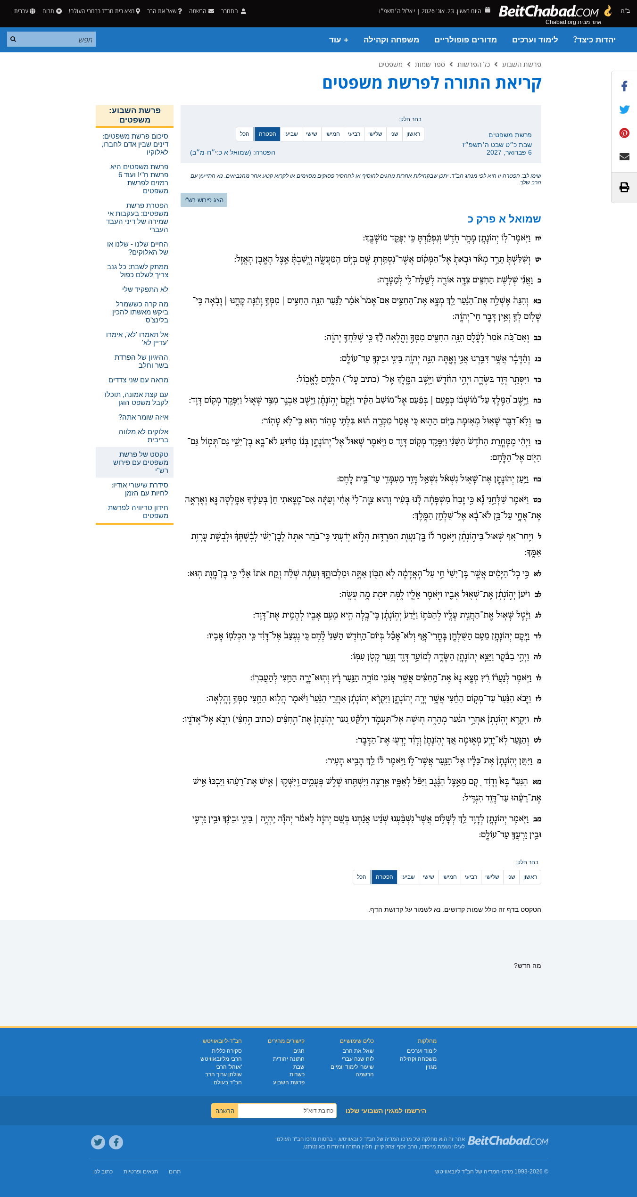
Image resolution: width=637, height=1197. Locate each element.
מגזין (431, 1067)
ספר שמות (430, 64)
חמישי (332, 134)
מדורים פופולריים (465, 39)
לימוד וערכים (535, 39)
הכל (244, 134)
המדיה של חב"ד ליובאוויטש (467, 1171)
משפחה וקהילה (391, 39)
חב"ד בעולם (228, 1082)
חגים (299, 1051)
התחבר (230, 11)
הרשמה (365, 1074)
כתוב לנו (103, 1171)
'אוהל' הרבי (228, 1067)
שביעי (291, 134)
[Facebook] (116, 1142)
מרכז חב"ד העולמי (295, 1139)
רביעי (354, 134)
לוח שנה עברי (358, 1059)
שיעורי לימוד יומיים (352, 1067)
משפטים (391, 64)
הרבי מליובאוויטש (221, 1059)
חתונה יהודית (289, 1059)
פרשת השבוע (521, 64)
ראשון (413, 134)
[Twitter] (98, 1142)
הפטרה (267, 134)
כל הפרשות (473, 64)
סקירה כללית (227, 1051)
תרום (48, 11)
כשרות (297, 1074)
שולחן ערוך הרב (223, 1074)
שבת (299, 1067)
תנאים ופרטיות (141, 1171)
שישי (311, 134)
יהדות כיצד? (594, 39)
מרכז (507, 1171)
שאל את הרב (161, 11)
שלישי (375, 134)
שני (394, 134)
